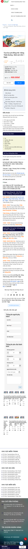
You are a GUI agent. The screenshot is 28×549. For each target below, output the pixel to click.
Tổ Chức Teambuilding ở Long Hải (11, 456)
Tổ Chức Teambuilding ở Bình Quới (11, 472)
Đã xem (17, 61)
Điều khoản (8, 93)
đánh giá (12, 62)
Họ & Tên (9, 319)
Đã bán (21, 61)
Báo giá (20, 82)
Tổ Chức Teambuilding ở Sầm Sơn (11, 492)
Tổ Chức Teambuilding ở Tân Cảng (11, 476)
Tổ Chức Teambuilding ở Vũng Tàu (11, 457)
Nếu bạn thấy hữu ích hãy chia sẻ (14, 290)
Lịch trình (7, 99)
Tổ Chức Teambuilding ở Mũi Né (11, 459)
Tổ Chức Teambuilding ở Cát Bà (11, 494)
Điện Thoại (9, 325)
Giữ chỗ (9, 82)
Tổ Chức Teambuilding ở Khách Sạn (12, 479)
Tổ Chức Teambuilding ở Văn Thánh (12, 471)
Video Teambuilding (16, 12)
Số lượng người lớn (11, 349)
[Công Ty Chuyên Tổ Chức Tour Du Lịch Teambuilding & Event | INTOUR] (5, 1)
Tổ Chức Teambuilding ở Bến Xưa (11, 478)
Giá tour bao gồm (9, 95)
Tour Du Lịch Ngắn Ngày (13, 24)
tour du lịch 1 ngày (15, 281)
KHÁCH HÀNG (14, 9)
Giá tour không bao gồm (11, 97)
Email (8, 331)
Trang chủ (4, 24)
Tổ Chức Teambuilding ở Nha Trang (12, 463)
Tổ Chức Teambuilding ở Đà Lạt (11, 454)
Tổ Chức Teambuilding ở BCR (10, 474)
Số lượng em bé (10, 362)
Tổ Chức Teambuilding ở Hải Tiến (11, 487)
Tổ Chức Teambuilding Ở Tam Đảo (11, 491)
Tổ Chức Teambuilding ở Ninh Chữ (11, 461)
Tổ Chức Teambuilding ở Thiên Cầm (12, 496)
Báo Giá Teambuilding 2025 (18, 16)
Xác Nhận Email (10, 336)
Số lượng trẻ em (10, 356)
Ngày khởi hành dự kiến (11, 369)
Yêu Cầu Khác (9, 374)
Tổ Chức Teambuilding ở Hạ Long (11, 489)
